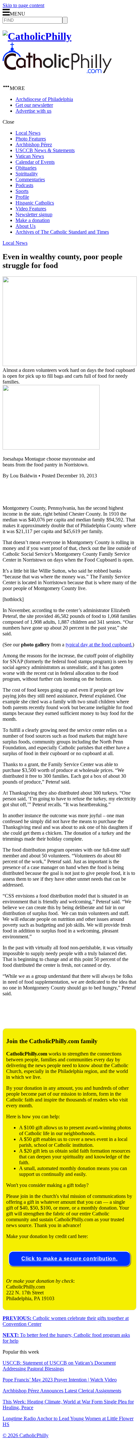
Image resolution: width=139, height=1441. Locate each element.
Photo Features (31, 138)
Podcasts (24, 185)
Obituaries (26, 168)
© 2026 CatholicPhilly (25, 1435)
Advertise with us (33, 111)
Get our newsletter (34, 105)
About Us (26, 226)
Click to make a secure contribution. (69, 1258)
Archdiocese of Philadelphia (44, 99)
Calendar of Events (35, 162)
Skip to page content (23, 5)
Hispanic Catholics (35, 203)
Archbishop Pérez (34, 144)
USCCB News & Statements (45, 150)
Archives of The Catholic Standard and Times (62, 232)
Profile (22, 197)
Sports (22, 191)
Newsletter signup (34, 214)
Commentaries (30, 179)
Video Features (31, 208)
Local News (28, 133)
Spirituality (27, 173)
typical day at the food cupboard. (99, 644)
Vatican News (30, 156)
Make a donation (33, 220)
